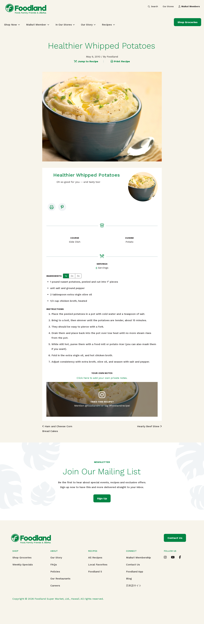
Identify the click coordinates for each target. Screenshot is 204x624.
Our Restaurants (60, 578)
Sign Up (102, 498)
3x (78, 275)
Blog (129, 578)
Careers (55, 585)
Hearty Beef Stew (148, 426)
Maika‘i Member (36, 24)
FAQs (53, 564)
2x (72, 275)
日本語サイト (133, 585)
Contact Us (133, 564)
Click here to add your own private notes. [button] (102, 377)
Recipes (107, 24)
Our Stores (168, 6)
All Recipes (95, 557)
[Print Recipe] (52, 207)
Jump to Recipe (88, 61)
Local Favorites (97, 564)
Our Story (87, 24)
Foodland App (134, 571)
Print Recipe (122, 61)
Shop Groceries (187, 22)
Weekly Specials (22, 564)
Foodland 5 (95, 571)
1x (66, 275)
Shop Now (10, 24)
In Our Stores (63, 24)
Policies (55, 571)
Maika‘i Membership (138, 557)
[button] (62, 207)
